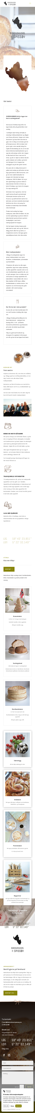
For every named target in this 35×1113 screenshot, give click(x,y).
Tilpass (12, 1106)
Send (29, 1087)
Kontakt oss (9, 993)
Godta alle (18, 1106)
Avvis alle (6, 1106)
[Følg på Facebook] (4, 1055)
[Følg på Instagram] (9, 1055)
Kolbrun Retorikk (11, 1109)
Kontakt (8, 569)
